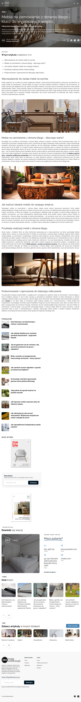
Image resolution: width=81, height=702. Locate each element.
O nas (38, 660)
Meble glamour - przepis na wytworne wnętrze (41, 244)
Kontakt (39, 668)
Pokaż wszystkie (73, 626)
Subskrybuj (33, 482)
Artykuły (27, 662)
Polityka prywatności (42, 662)
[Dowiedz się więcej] (21, 553)
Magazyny (27, 665)
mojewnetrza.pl (9, 696)
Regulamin (39, 665)
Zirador (7, 301)
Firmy (26, 660)
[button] (2, 3)
